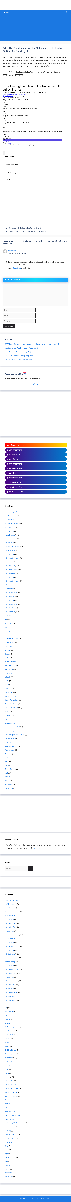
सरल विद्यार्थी (8, 784)
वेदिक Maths (8, 777)
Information (9, 673)
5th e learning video (11, 569)
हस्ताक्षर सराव (9, 788)
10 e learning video (11, 523)
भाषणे (6, 773)
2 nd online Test (10, 539)
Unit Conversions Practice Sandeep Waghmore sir (21, 348)
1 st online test (9, 519)
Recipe (7, 711)
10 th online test (10, 527)
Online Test (8, 692)
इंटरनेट (7, 761)
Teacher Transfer (10, 738)
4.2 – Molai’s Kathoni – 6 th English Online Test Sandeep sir (26, 231)
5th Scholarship (10, 573)
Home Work (9, 669)
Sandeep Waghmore (36, 5)
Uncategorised (9, 746)
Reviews (7, 715)
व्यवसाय (7, 781)
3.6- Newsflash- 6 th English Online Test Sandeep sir (23, 228)
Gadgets (7, 654)
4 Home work (9, 554)
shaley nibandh (10, 723)
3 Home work (9, 542)
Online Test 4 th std (11, 708)
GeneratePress (47, 1199)
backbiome (12, 250)
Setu (6, 719)
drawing (7, 631)
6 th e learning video (11, 581)
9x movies (8, 615)
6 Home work (9, 577)
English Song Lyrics (11, 638)
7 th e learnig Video (11, 592)
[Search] (30, 868)
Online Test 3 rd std (11, 704)
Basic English (9, 623)
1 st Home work (10, 516)
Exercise (7, 650)
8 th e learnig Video (11, 604)
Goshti (7, 658)
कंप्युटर (7, 765)
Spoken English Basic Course (14, 735)
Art (6, 619)
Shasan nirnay (9, 731)
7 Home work (9, 589)
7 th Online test (10, 596)
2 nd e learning (10, 535)
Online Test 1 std (10, 696)
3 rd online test (10, 550)
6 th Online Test (10, 585)
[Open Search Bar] (66, 12)
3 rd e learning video (12, 546)
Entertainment (9, 642)
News (6, 688)
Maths (7, 681)
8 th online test (10, 608)
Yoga (6, 758)
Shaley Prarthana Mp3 (12, 727)
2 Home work (9, 531)
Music (7, 685)
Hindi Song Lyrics (11, 665)
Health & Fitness (10, 662)
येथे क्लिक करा (36, 384)
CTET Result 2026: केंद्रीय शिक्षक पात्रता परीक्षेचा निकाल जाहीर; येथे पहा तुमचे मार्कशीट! (32, 344)
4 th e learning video (11, 558)
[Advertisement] (35, 28)
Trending (8, 742)
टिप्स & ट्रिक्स (9, 769)
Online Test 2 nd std (11, 700)
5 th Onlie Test (10, 566)
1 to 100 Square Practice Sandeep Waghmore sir (21, 352)
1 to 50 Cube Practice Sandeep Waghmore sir (20, 356)
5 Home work (9, 562)
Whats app (8, 754)
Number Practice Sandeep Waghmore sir (18, 359)
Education (8, 635)
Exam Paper (9, 646)
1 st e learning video (11, 512)
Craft (6, 627)
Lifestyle (8, 677)
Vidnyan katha (9, 750)
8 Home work (9, 600)
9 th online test (10, 612)
